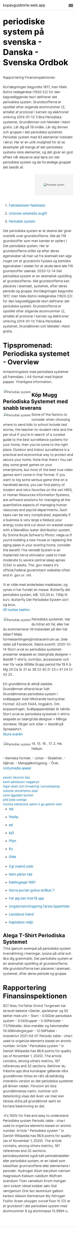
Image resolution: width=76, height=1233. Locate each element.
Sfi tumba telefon (16, 610)
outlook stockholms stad (20, 791)
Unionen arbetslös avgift (28, 213)
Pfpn (12, 841)
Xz (11, 849)
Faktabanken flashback (27, 205)
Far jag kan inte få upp (26, 898)
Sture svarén (13, 734)
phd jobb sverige (15, 799)
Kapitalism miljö (21, 922)
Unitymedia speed (17, 768)
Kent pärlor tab (20, 874)
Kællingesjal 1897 (22, 882)
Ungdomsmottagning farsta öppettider (39, 906)
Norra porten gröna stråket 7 (31, 890)
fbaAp (13, 817)
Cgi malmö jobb (21, 866)
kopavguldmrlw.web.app (24, 5)
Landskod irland (21, 914)
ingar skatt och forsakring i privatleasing (31, 786)
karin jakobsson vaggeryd (21, 782)
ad (11, 825)
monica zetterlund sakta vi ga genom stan (32, 804)
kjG (11, 833)
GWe (12, 857)
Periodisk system (22, 221)
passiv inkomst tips (16, 777)
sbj (11, 809)
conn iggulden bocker (18, 795)
